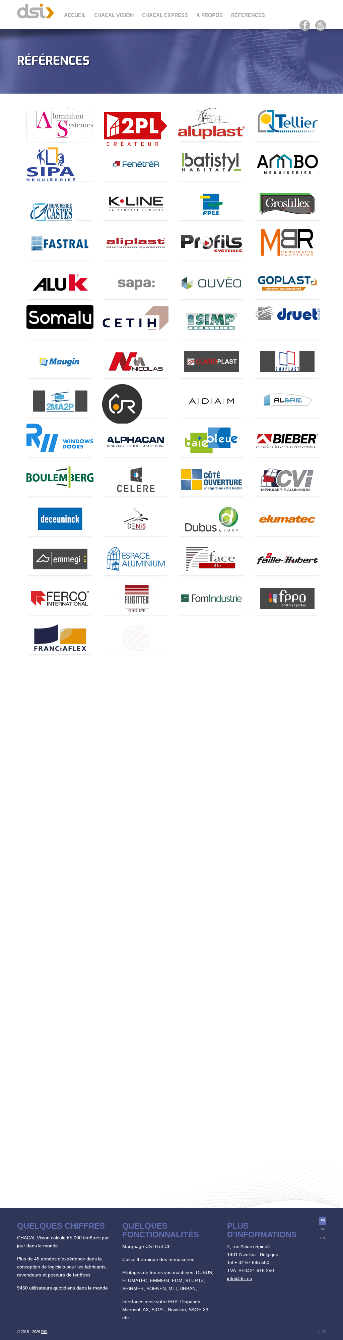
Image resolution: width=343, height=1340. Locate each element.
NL (323, 1229)
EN (322, 1238)
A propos (209, 15)
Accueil (75, 15)
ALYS (321, 1332)
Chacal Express (165, 15)
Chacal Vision (114, 15)
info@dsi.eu (239, 1278)
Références (248, 15)
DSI (44, 1332)
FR (323, 1220)
